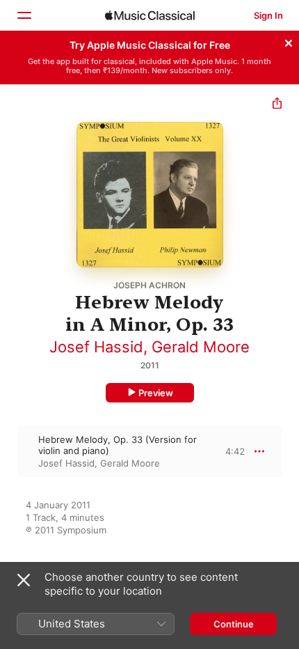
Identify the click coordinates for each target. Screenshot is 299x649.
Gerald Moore (201, 347)
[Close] (288, 41)
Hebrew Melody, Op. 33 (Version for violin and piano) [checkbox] (117, 445)
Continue (233, 624)
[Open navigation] (23, 15)
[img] (150, 15)
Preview (155, 392)
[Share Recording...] (277, 104)
